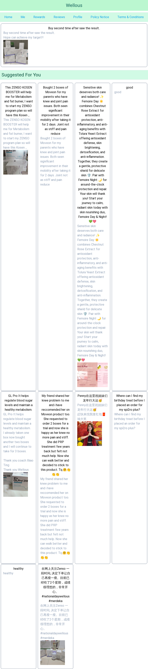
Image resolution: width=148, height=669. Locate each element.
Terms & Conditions (130, 17)
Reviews (59, 17)
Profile (77, 17)
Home (8, 17)
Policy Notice (100, 17)
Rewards (39, 17)
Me (23, 17)
